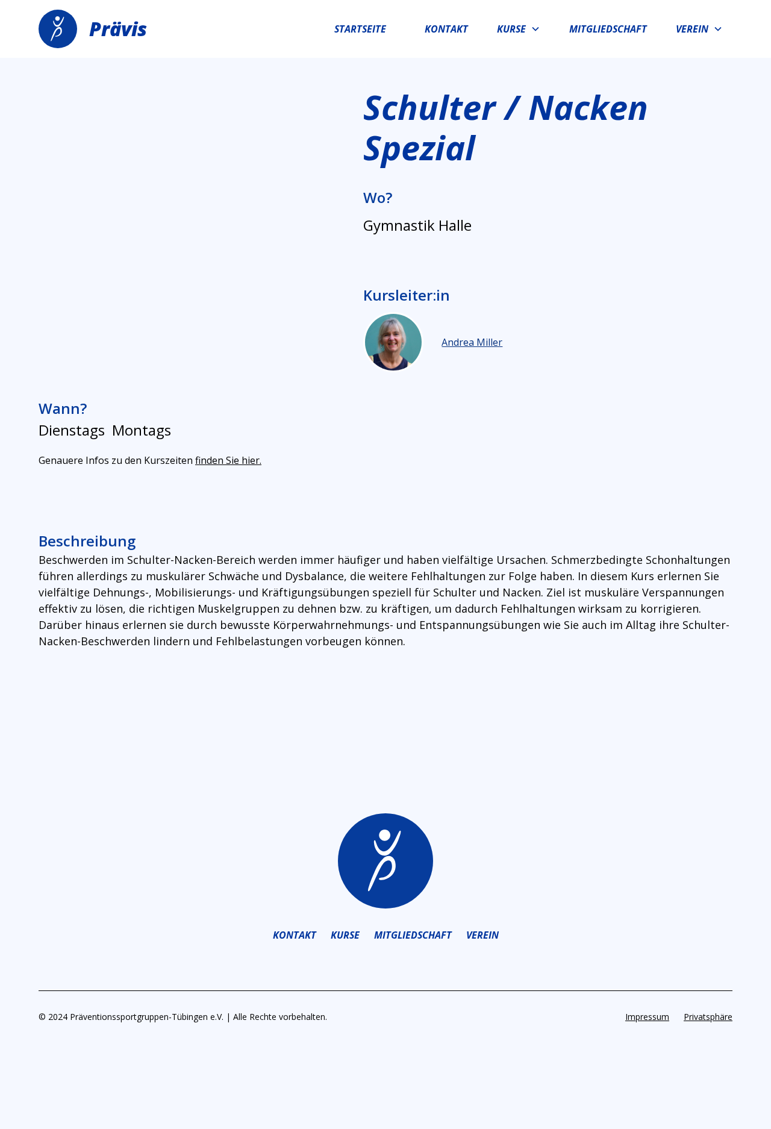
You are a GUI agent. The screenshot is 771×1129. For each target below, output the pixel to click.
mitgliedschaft (413, 935)
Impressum (647, 1016)
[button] (518, 29)
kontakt (294, 935)
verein (482, 935)
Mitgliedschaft (608, 29)
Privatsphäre (708, 1016)
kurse (345, 935)
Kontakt (446, 29)
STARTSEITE (360, 29)
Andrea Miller (472, 342)
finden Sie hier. (228, 460)
